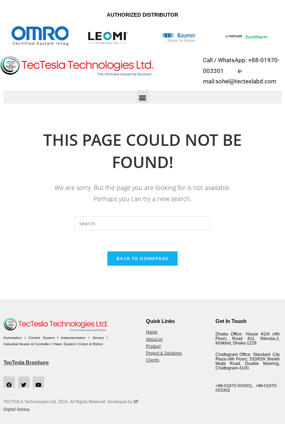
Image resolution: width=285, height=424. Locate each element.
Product (153, 346)
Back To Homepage (142, 258)
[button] (142, 96)
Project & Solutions (164, 353)
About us (154, 339)
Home (151, 332)
